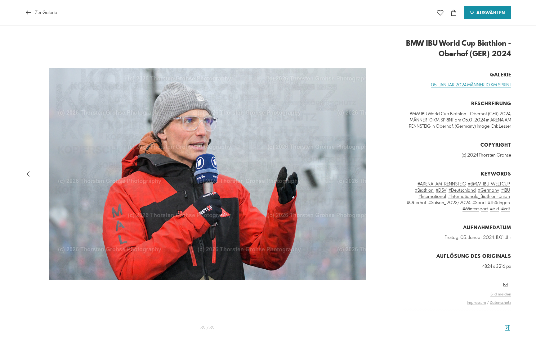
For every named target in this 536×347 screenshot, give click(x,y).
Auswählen (490, 13)
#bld (494, 209)
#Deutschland (462, 190)
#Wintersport (475, 209)
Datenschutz (500, 303)
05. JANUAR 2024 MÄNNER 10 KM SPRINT (471, 85)
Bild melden (500, 294)
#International (432, 196)
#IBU (505, 190)
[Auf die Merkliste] (440, 13)
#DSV (441, 190)
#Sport (479, 203)
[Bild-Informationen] (507, 328)
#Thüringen (499, 203)
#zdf (505, 209)
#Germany (488, 190)
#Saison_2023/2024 (449, 203)
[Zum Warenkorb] (454, 13)
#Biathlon (424, 190)
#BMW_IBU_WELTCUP (489, 184)
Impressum (476, 303)
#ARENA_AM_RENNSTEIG (442, 184)
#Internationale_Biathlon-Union (479, 196)
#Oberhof (416, 203)
